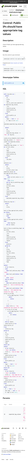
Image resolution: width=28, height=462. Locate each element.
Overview (5, 15)
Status (3, 459)
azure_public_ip (9, 83)
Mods (5, 11)
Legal (7, 459)
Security (11, 459)
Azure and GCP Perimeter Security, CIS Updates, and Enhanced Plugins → (14, 2)
